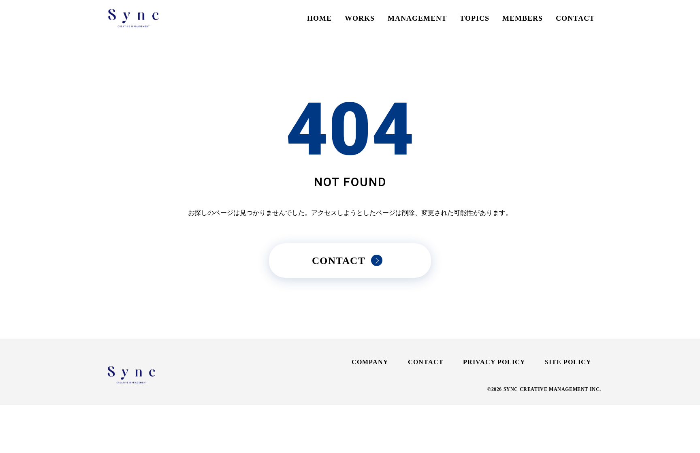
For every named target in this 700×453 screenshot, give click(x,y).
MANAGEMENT (417, 18)
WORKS (360, 18)
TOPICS (474, 18)
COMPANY (370, 362)
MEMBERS (522, 18)
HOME (319, 18)
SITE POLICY (568, 362)
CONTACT (575, 18)
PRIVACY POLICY (494, 362)
